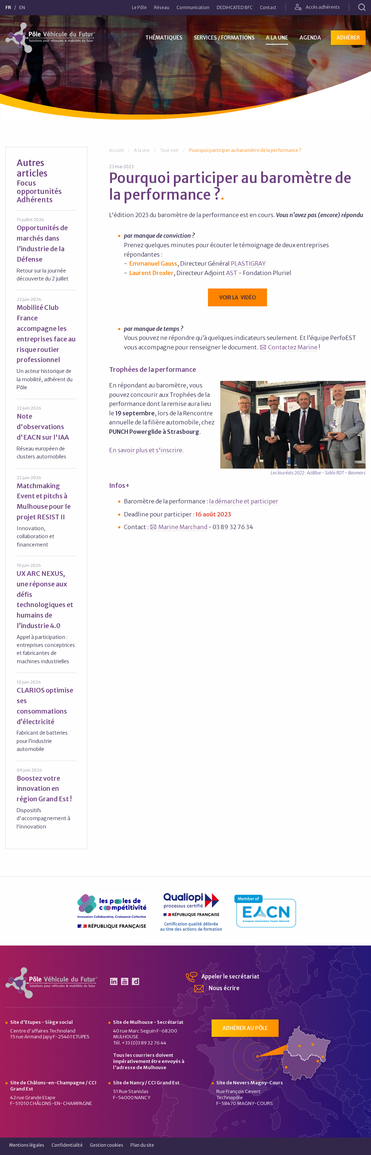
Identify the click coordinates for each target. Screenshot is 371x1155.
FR (8, 7)
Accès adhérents (322, 7)
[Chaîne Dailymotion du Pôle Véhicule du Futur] (135, 981)
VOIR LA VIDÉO (237, 297)
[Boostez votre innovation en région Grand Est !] (46, 799)
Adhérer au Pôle (245, 1028)
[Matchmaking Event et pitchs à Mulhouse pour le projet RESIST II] (46, 511)
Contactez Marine (292, 347)
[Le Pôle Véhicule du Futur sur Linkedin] (113, 981)
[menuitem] (139, 7)
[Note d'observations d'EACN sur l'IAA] (46, 433)
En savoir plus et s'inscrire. (146, 450)
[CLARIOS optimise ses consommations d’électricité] (46, 716)
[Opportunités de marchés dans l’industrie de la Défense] (46, 249)
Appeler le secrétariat (229, 976)
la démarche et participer (243, 501)
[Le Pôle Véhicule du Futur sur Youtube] (124, 981)
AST (231, 273)
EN (22, 7)
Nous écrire (223, 988)
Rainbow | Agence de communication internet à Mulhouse (340, 1147)
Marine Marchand (182, 527)
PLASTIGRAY (248, 263)
